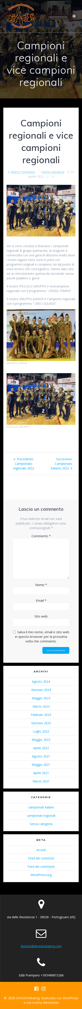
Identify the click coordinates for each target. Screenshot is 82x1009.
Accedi (41, 850)
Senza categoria (53, 172)
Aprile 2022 (41, 748)
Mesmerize (51, 1002)
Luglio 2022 (41, 731)
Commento (41, 536)
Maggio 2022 (41, 740)
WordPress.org (41, 875)
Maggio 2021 (41, 764)
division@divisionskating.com (41, 946)
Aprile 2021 (41, 773)
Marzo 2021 (41, 781)
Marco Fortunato (23, 172)
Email (41, 600)
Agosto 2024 (41, 681)
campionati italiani (41, 807)
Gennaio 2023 (41, 723)
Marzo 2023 (41, 706)
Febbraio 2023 (41, 715)
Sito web (41, 616)
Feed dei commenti (41, 866)
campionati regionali (41, 815)
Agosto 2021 (41, 756)
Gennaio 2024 (41, 690)
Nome (41, 584)
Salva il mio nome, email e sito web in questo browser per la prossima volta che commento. (42, 636)
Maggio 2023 (41, 698)
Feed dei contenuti (41, 858)
